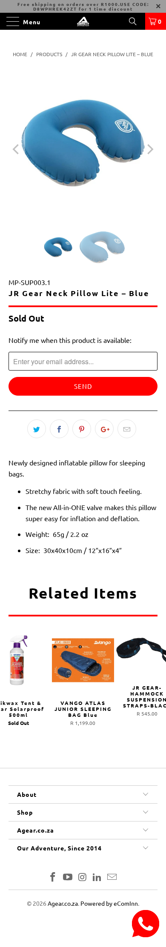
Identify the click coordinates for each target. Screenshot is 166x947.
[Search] (135, 21)
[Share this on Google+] (104, 428)
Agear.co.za (63, 903)
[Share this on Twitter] (36, 428)
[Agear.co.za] (83, 21)
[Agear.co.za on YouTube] (67, 877)
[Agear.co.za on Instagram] (82, 877)
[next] (149, 149)
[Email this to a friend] (126, 428)
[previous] (16, 149)
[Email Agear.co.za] (112, 877)
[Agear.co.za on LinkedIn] (97, 877)
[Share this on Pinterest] (81, 428)
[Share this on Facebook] (59, 428)
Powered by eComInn (109, 903)
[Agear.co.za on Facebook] (53, 877)
